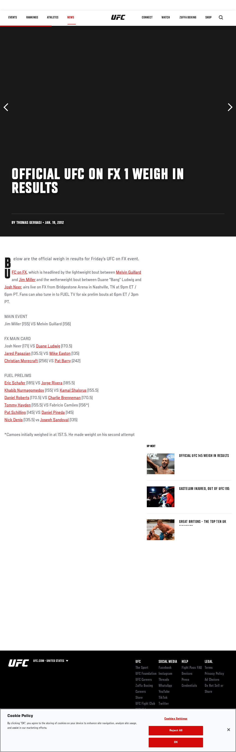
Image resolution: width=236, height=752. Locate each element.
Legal (208, 662)
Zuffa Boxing (188, 17)
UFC (138, 662)
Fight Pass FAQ (192, 668)
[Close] (229, 730)
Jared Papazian (17, 353)
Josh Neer (12, 287)
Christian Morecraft (21, 361)
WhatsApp (165, 686)
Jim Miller (27, 280)
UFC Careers (144, 680)
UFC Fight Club (145, 704)
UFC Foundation (146, 674)
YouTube (164, 692)
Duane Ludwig (48, 346)
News (70, 17)
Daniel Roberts (16, 398)
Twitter (164, 704)
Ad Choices (212, 680)
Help (185, 662)
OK (176, 742)
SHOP (208, 17)
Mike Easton (60, 353)
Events (12, 17)
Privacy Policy (214, 674)
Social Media (168, 662)
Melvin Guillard (128, 272)
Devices (187, 674)
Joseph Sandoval (54, 420)
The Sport (142, 668)
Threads (164, 680)
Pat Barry (63, 361)
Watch (166, 17)
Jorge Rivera (51, 383)
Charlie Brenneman (64, 398)
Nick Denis (13, 420)
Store (139, 698)
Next (228, 107)
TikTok (163, 698)
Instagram (165, 674)
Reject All (175, 730)
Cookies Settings (175, 718)
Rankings (32, 17)
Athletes (52, 17)
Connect (147, 17)
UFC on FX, (20, 272)
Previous (7, 107)
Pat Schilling (15, 412)
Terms (209, 668)
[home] (118, 17)
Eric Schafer (14, 383)
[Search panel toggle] (221, 17)
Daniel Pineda (53, 412)
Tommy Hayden (17, 405)
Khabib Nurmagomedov (24, 390)
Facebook (165, 668)
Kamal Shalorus (73, 390)
